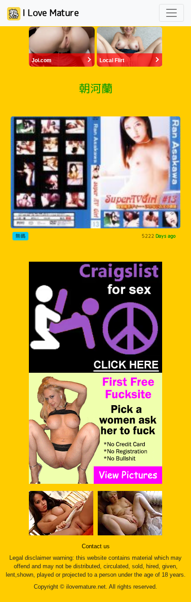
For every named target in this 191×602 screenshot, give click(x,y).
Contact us (96, 546)
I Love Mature (49, 12)
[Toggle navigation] (171, 13)
